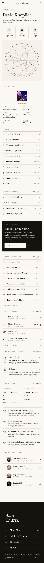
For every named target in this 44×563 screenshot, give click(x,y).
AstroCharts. (12, 517)
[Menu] (3, 3)
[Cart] (41, 3)
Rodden (25, 120)
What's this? (37, 192)
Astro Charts (22, 3)
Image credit (22, 103)
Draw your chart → (15, 245)
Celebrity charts (9, 10)
